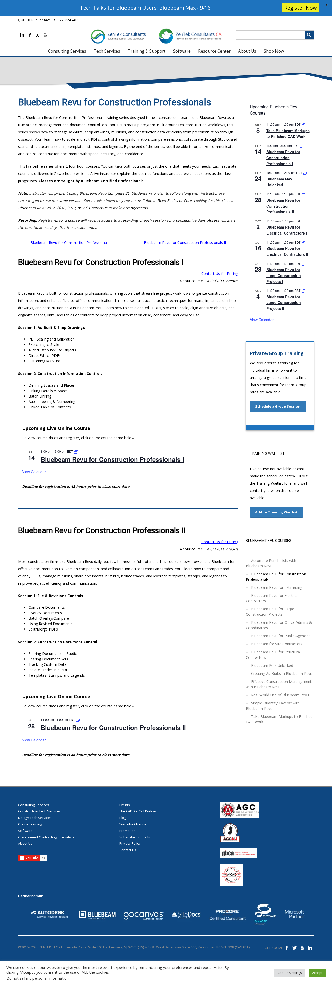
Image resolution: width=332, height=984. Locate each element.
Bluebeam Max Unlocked (272, 665)
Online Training (30, 824)
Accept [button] (317, 972)
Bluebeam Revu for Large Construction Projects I (283, 275)
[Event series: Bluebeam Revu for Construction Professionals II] (78, 719)
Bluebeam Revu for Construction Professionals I (71, 242)
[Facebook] (30, 35)
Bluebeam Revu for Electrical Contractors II (287, 251)
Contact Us (46, 20)
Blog (122, 817)
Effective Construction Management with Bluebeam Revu (279, 684)
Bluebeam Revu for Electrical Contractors (272, 598)
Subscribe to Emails (134, 837)
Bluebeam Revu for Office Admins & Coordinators (279, 625)
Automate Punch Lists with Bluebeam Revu (271, 563)
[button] (278, 406)
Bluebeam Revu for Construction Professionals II (185, 242)
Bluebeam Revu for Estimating (276, 587)
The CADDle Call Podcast (138, 811)
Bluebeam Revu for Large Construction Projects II (283, 302)
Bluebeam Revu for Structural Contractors (273, 654)
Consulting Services (33, 805)
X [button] (327, 5)
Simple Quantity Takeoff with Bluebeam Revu (273, 705)
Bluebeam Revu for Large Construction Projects (270, 611)
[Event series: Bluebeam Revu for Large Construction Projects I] (303, 263)
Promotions (128, 830)
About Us (25, 843)
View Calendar (34, 471)
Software (25, 830)
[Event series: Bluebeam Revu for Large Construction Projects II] (303, 290)
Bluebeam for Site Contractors (276, 643)
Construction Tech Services (39, 811)
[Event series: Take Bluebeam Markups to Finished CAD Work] (303, 124)
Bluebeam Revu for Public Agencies (280, 635)
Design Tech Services (35, 817)
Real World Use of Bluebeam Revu (280, 694)
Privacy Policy (130, 843)
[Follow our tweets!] (294, 948)
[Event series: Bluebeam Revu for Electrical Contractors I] (303, 221)
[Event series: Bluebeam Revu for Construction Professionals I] (76, 451)
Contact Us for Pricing (219, 273)
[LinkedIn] (22, 35)
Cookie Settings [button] (290, 972)
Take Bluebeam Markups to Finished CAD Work (288, 133)
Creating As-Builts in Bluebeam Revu (281, 673)
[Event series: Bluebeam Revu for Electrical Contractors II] (303, 242)
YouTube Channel (133, 824)
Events (124, 805)
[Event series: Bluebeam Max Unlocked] (305, 172)
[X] (38, 35)
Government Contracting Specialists (46, 837)
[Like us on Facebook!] (286, 948)
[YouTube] (45, 35)
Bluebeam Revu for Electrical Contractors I (286, 230)
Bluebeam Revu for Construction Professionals (276, 576)
